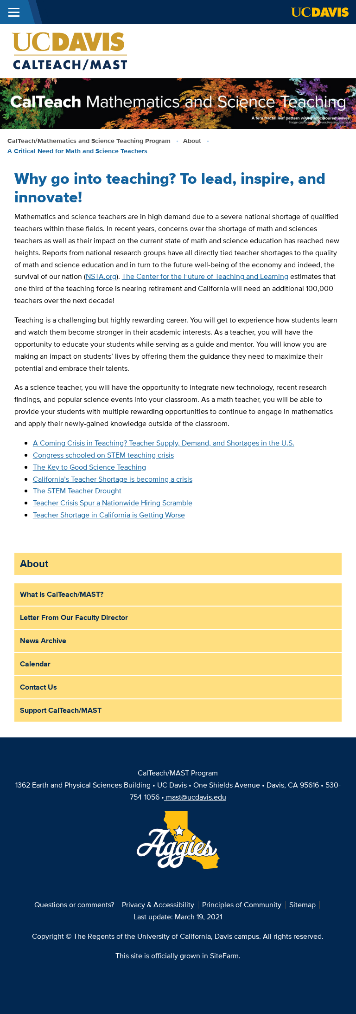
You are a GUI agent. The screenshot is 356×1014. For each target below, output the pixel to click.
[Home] (70, 50)
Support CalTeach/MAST (61, 710)
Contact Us (38, 687)
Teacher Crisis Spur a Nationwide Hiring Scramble (112, 502)
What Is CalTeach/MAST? (61, 594)
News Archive (43, 640)
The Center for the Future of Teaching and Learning (205, 276)
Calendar (35, 664)
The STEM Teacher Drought (77, 490)
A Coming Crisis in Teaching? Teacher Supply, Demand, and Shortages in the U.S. (163, 443)
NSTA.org (101, 276)
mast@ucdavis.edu (196, 797)
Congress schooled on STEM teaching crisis (103, 455)
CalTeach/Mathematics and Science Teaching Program (89, 140)
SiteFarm (224, 955)
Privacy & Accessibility (158, 904)
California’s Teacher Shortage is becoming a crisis (112, 479)
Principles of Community (241, 904)
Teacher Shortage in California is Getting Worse (109, 515)
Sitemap (302, 904)
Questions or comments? (74, 904)
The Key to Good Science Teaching (89, 467)
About (192, 140)
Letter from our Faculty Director (74, 617)
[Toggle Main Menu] (14, 12)
